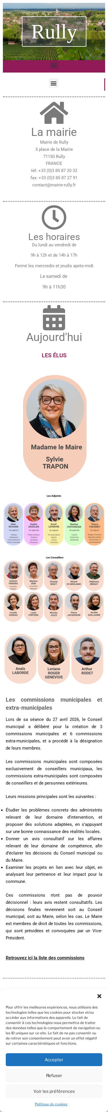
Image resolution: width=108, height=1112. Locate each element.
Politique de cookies (51, 1104)
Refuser (54, 1075)
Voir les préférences (54, 1091)
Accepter (54, 1059)
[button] (99, 996)
